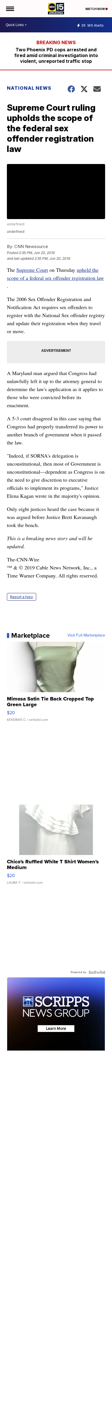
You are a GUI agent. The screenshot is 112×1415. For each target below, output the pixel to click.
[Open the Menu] (9, 8)
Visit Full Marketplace (86, 635)
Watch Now (95, 9)
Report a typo (21, 597)
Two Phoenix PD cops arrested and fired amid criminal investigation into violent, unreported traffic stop (56, 55)
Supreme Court (32, 269)
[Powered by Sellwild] (96, 972)
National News (29, 88)
